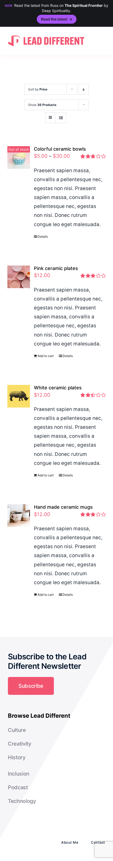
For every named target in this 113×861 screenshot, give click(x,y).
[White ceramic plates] (18, 396)
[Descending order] (84, 89)
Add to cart (46, 356)
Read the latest (56, 19)
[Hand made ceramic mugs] (18, 515)
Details (43, 236)
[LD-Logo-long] (46, 35)
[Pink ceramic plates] (18, 277)
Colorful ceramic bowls (60, 149)
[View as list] (61, 118)
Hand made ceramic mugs (63, 507)
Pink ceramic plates (56, 268)
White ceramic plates (58, 387)
